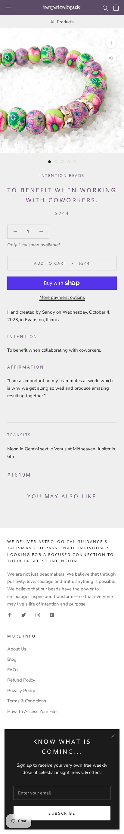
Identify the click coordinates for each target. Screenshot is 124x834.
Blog (12, 659)
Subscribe (61, 813)
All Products (62, 22)
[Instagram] (38, 614)
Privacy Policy (21, 691)
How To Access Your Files (32, 711)
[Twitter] (23, 614)
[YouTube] (52, 614)
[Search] (105, 7)
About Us (16, 649)
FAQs (12, 670)
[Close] (112, 736)
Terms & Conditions (26, 701)
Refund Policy (21, 680)
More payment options (62, 297)
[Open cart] (116, 8)
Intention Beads (62, 175)
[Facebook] (9, 614)
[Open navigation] (8, 7)
